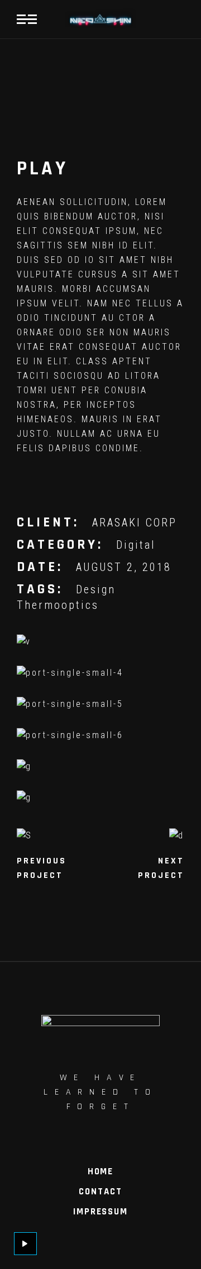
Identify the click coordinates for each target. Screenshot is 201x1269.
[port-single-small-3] (100, 641)
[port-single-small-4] (100, 673)
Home (100, 1171)
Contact (100, 1191)
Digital (136, 544)
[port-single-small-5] (100, 704)
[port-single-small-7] (100, 766)
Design (96, 589)
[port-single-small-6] (100, 735)
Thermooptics (58, 605)
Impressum (100, 1211)
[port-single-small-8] (100, 797)
